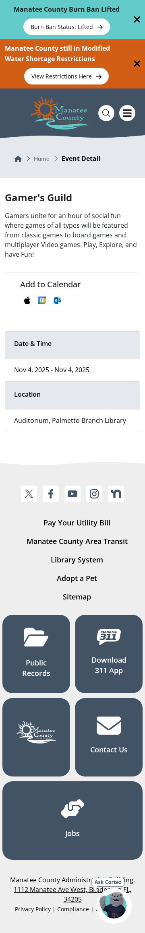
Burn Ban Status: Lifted (63, 27)
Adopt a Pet (77, 578)
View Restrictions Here (62, 76)
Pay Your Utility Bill (77, 522)
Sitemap (77, 596)
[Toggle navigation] (127, 113)
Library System (77, 559)
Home (42, 159)
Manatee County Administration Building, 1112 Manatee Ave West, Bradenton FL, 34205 (72, 889)
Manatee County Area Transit (77, 541)
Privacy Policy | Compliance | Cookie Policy (72, 909)
